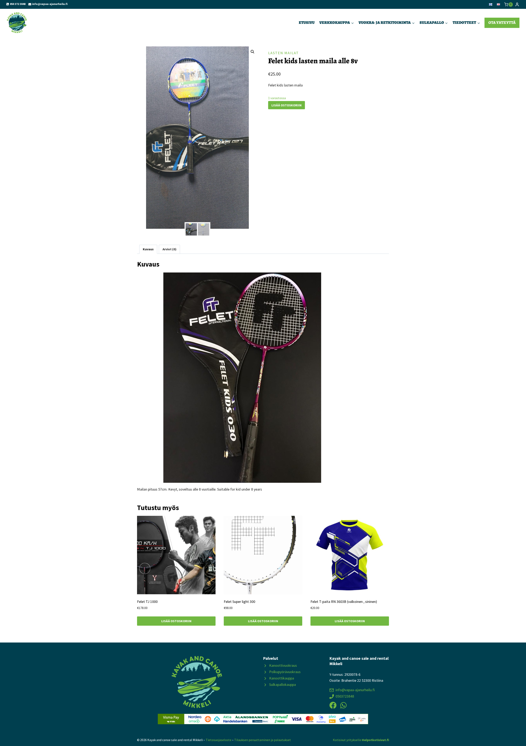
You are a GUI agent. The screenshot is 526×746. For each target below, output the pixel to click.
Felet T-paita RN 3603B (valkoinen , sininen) (343, 601)
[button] (252, 51)
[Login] (517, 4)
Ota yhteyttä (502, 22)
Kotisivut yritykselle (361, 740)
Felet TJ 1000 (147, 601)
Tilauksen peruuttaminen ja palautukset (262, 740)
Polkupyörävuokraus (285, 671)
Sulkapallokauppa (282, 684)
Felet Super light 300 (239, 601)
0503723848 (345, 696)
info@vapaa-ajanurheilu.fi (355, 689)
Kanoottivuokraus (283, 665)
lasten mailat (283, 53)
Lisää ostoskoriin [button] (176, 621)
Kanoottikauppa (281, 678)
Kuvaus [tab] (148, 249)
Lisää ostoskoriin (286, 105)
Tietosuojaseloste (218, 740)
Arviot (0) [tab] (169, 249)
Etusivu (307, 22)
